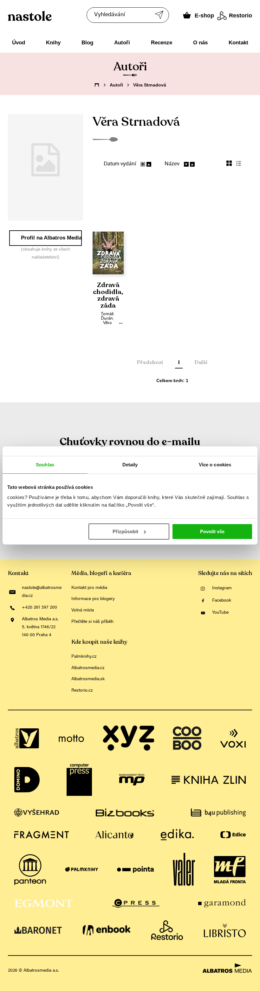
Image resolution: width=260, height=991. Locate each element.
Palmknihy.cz (83, 657)
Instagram (222, 588)
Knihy (53, 43)
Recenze (161, 43)
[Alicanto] (114, 835)
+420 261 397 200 (39, 607)
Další (201, 362)
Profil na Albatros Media (51, 238)
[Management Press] (132, 779)
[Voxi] (233, 738)
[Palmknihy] (81, 870)
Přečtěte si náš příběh (92, 622)
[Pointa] (135, 870)
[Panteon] (30, 870)
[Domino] (27, 779)
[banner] (60, 16)
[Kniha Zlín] (208, 779)
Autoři (122, 43)
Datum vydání (120, 164)
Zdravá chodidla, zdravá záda (108, 295)
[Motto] (71, 738)
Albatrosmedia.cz (87, 668)
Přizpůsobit (125, 531)
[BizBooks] (124, 812)
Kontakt (238, 43)
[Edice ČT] (233, 835)
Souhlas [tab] (45, 464)
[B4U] (218, 812)
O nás (200, 43)
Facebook (221, 600)
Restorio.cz (82, 690)
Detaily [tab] (130, 464)
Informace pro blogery (93, 599)
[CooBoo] (187, 738)
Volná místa (82, 610)
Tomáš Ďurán (107, 316)
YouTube (220, 613)
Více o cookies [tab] (215, 464)
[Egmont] (43, 903)
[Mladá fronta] (230, 870)
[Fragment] (41, 835)
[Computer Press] (79, 779)
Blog (87, 43)
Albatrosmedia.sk (88, 679)
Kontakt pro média (89, 588)
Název (172, 164)
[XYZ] (128, 738)
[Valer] (183, 870)
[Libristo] (225, 930)
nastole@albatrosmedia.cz (42, 592)
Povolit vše (212, 531)
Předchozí (150, 362)
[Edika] (177, 835)
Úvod (18, 43)
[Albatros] (27, 738)
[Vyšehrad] (36, 812)
